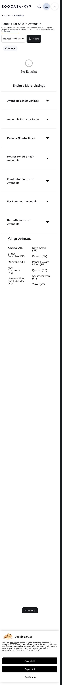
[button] (29, 100)
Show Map (29, 610)
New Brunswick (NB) (14, 270)
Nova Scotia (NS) (39, 249)
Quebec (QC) (39, 270)
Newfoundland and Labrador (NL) (16, 281)
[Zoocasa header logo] (16, 6)
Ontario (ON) (39, 256)
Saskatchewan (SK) (41, 277)
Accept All (29, 660)
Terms (19, 650)
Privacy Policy (33, 650)
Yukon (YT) (38, 284)
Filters (36, 38)
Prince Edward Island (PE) (40, 263)
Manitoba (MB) (16, 261)
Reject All (30, 669)
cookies (13, 642)
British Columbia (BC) (16, 255)
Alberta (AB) (15, 247)
